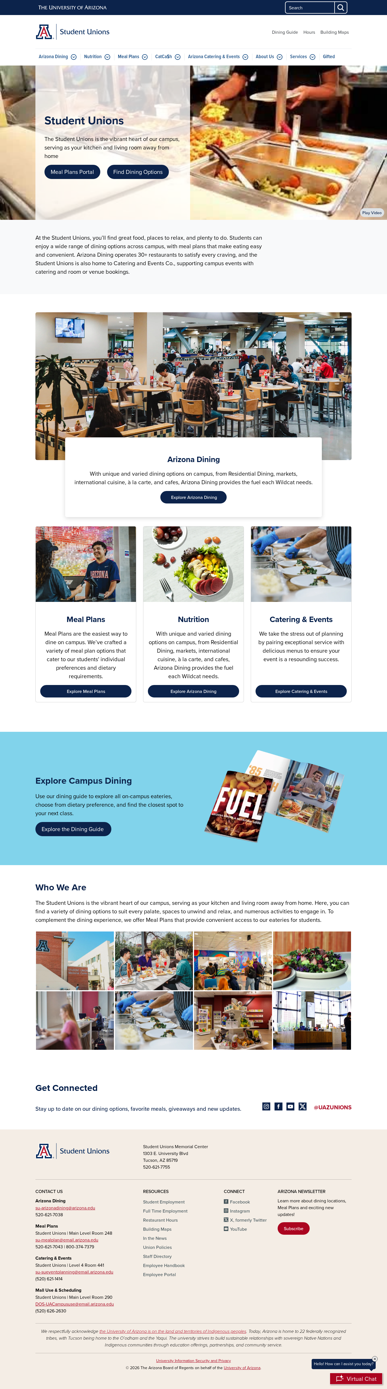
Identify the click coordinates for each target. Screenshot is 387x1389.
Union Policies (157, 1247)
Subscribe (293, 1228)
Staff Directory (157, 1256)
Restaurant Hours (160, 1220)
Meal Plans (128, 57)
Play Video (372, 213)
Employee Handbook (164, 1265)
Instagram (240, 1211)
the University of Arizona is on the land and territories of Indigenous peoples (172, 1331)
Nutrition (93, 57)
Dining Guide (285, 32)
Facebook (240, 1202)
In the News (155, 1238)
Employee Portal (159, 1274)
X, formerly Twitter (248, 1220)
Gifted (329, 57)
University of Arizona (242, 1368)
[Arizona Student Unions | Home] (85, 32)
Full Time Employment (165, 1211)
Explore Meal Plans (86, 691)
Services (298, 57)
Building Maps (334, 32)
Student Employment (164, 1202)
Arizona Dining (53, 57)
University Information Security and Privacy (193, 1360)
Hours (309, 32)
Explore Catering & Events (301, 691)
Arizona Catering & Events (214, 57)
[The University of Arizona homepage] (73, 8)
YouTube (238, 1229)
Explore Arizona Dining (193, 691)
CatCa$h (163, 57)
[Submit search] (341, 7)
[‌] (267, 1107)
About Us (265, 57)
